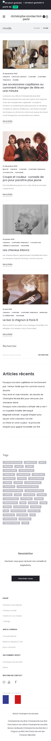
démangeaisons (10, 503)
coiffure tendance (33, 483)
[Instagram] (4, 682)
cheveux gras (38, 474)
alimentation (30, 462)
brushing (8, 466)
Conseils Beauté (9, 636)
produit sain (34, 511)
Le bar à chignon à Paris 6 (20, 320)
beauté (42, 462)
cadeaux (19, 466)
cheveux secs (9, 479)
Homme (16, 80)
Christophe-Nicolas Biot (13, 662)
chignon (21, 479)
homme (43, 503)
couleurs (41, 495)
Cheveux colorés (9, 610)
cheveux (6, 77)
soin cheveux (25, 519)
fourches (33, 503)
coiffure (18, 483)
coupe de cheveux (11, 499)
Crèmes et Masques (11, 246)
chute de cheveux (36, 479)
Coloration (8, 172)
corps (17, 495)
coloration (9, 487)
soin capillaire (10, 519)
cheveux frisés (23, 474)
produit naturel (18, 511)
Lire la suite (7, 121)
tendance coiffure (11, 523)
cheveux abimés (10, 470)
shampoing (22, 515)
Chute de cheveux (19, 77)
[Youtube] (9, 682)
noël (6, 511)
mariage (7, 507)
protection (9, 515)
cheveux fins (9, 474)
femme (23, 503)
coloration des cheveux (27, 487)
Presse (5, 667)
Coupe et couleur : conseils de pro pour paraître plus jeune (23, 178)
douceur (38, 499)
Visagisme (19, 172)
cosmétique (29, 495)
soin (32, 515)
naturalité (35, 507)
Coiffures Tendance (36, 169)
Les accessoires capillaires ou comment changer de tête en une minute (23, 87)
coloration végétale (34, 491)
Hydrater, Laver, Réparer (12, 605)
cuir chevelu (26, 499)
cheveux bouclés (26, 470)
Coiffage (6, 621)
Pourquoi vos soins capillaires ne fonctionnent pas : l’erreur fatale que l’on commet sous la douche (24, 386)
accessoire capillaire (12, 462)
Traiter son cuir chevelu (12, 616)
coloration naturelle (13, 491)
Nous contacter (9, 647)
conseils (7, 495)
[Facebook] (16, 682)
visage (25, 523)
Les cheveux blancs (16, 250)
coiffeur (7, 483)
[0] (47, 17)
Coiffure (32, 77)
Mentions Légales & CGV (13, 642)
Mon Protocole (21, 507)
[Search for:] (25, 355)
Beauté (5, 169)
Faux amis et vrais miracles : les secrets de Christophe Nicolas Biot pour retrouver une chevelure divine (23, 398)
